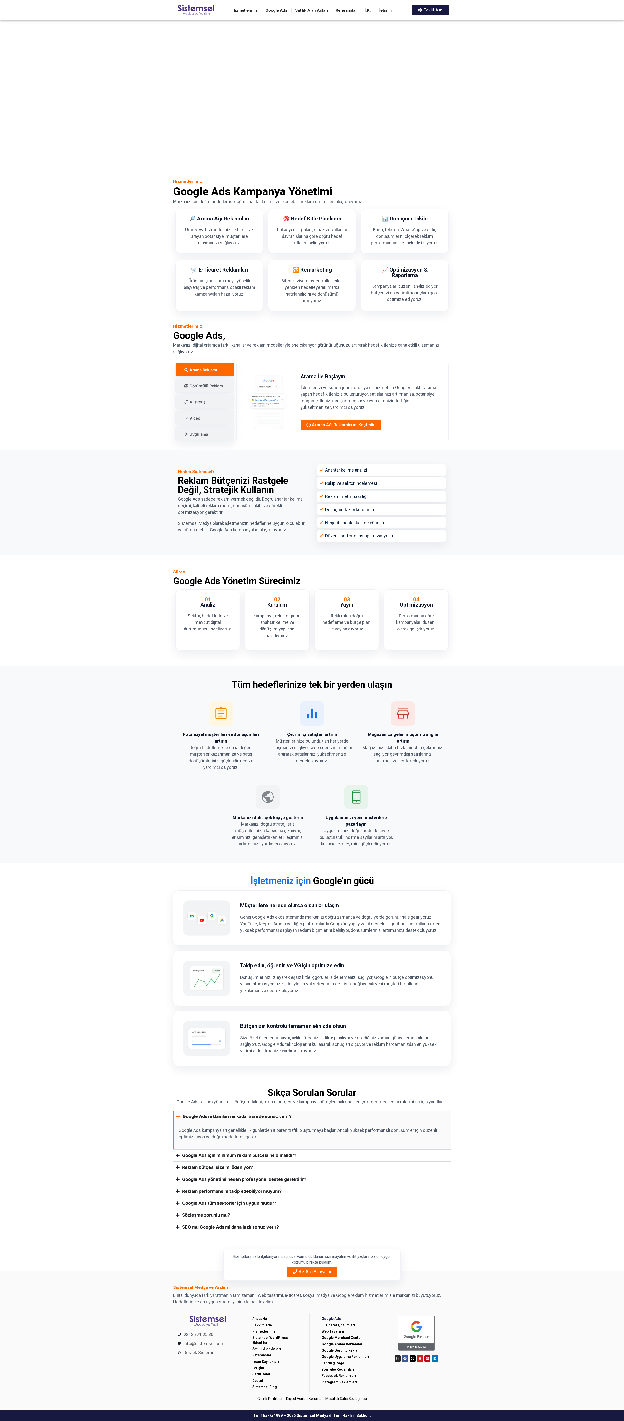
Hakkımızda (262, 1325)
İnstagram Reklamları (339, 1382)
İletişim (258, 1368)
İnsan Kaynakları (265, 1362)
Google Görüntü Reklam (341, 1350)
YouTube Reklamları (338, 1369)
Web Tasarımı (333, 1331)
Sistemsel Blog (264, 1387)
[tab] (205, 370)
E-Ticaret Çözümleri (338, 1325)
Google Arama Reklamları (342, 1344)
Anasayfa (259, 1319)
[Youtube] (420, 1358)
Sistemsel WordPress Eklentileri (270, 1340)
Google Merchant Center (342, 1338)
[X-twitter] (413, 1358)
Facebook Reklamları (339, 1376)
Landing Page (333, 1363)
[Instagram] (398, 1358)
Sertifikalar (261, 1374)
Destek (258, 1381)
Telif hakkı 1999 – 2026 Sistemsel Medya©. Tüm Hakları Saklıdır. (312, 1415)
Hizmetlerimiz (263, 1331)
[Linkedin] (435, 1358)
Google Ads (331, 1319)
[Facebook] (405, 1358)
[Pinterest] (427, 1358)
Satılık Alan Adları (266, 1349)
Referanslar (261, 1355)
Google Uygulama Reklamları (345, 1357)
